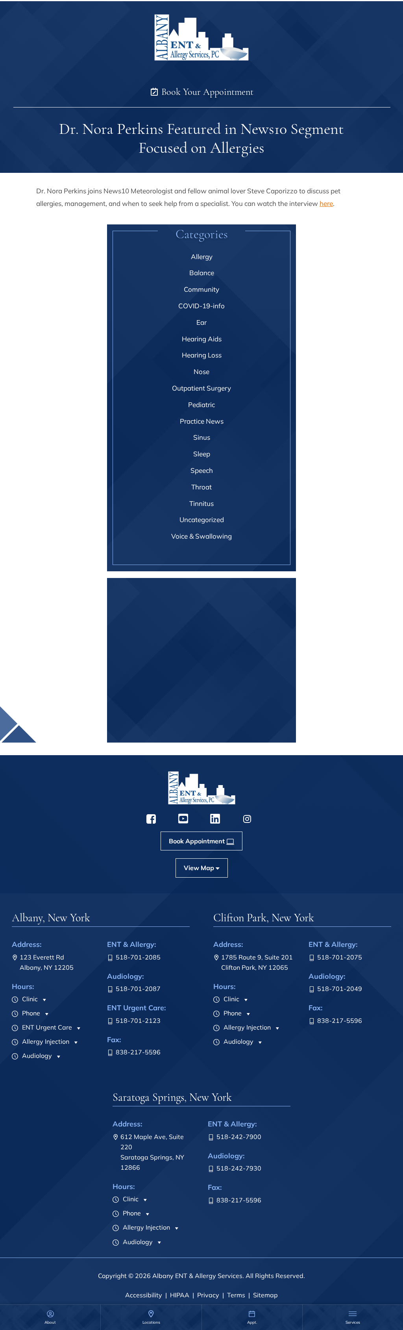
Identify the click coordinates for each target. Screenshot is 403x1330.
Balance (201, 273)
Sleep (201, 454)
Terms (236, 1295)
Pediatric (201, 404)
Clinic (29, 999)
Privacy (208, 1295)
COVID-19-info (201, 306)
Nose (201, 371)
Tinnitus (201, 503)
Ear (201, 322)
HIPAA (179, 1295)
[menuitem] (50, 1317)
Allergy (202, 256)
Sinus (201, 437)
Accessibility (143, 1295)
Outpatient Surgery (201, 388)
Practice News (202, 421)
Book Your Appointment (206, 92)
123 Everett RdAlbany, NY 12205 (47, 962)
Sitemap (265, 1295)
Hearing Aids (202, 339)
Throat (201, 487)
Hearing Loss (202, 355)
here (326, 203)
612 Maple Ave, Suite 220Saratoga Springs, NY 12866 (152, 1152)
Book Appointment (196, 734)
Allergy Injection (44, 1041)
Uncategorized (201, 519)
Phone (30, 1013)
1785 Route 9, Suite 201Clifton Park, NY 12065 (257, 962)
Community (201, 289)
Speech (201, 470)
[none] (50, 1317)
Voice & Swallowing (201, 536)
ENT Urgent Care (46, 1027)
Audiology (36, 1056)
